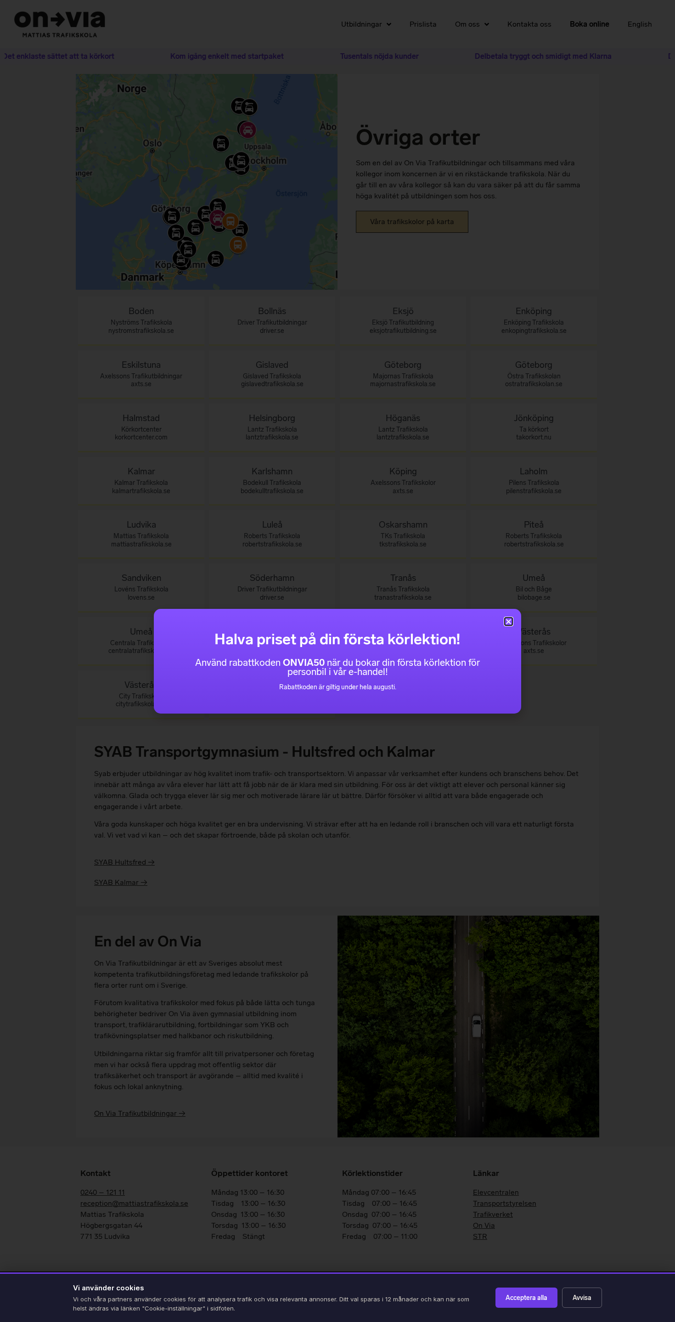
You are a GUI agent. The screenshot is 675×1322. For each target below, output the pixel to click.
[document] (337, 661)
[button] (508, 621)
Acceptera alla (526, 1298)
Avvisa (582, 1298)
